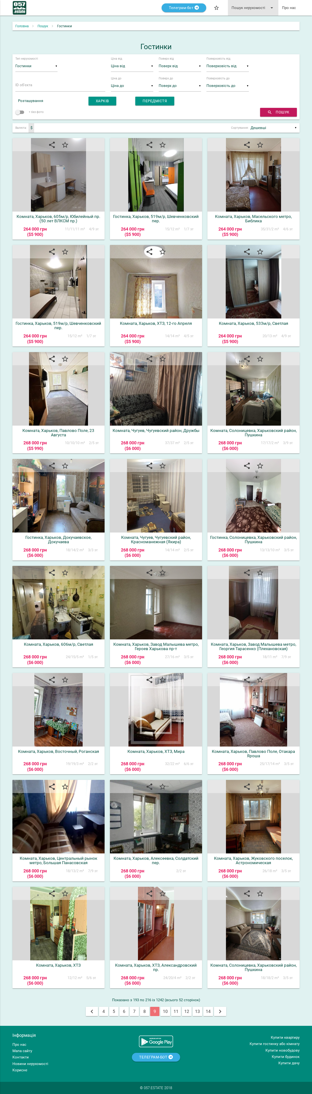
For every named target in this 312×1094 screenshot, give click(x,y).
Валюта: (21, 128)
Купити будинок (286, 1057)
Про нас (289, 8)
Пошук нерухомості (253, 8)
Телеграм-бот (182, 8)
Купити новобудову (282, 1050)
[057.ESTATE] (19, 10)
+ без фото (36, 112)
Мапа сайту (22, 1051)
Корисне (19, 1070)
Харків (102, 101)
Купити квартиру (285, 1037)
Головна (22, 26)
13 (197, 1011)
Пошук (43, 26)
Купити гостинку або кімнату (275, 1044)
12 (186, 1011)
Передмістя (155, 101)
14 (208, 1011)
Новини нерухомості (30, 1064)
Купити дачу (289, 1063)
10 (165, 1011)
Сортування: (240, 128)
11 (176, 1011)
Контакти (20, 1057)
